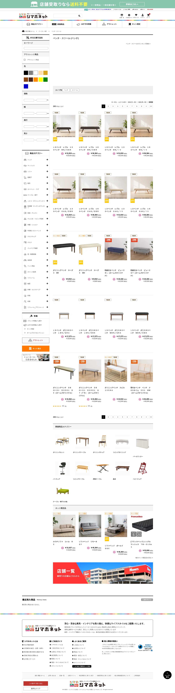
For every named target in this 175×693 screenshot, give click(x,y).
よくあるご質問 (126, 9)
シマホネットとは (117, 9)
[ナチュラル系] (45, 73)
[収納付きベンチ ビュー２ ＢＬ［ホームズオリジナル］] (116, 249)
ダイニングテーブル (79, 452)
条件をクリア (35, 688)
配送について (55, 659)
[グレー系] (31, 73)
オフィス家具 (32, 272)
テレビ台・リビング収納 (35, 219)
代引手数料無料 (29, 645)
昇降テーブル (97, 479)
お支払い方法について (58, 652)
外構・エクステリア (34, 289)
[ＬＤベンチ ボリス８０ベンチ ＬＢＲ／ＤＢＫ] (90, 313)
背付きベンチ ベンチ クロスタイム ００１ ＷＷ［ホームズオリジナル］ (140, 390)
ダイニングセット (58, 452)
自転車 (30, 260)
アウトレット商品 (33, 60)
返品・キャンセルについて (60, 662)
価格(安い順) (132, 102)
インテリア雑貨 (33, 248)
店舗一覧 (62, 675)
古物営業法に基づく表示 (104, 675)
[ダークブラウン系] (31, 79)
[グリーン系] (45, 79)
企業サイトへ (72, 675)
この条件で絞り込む (36, 683)
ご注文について (79, 645)
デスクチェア (32, 236)
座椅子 (30, 177)
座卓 (114, 479)
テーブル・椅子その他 (60, 501)
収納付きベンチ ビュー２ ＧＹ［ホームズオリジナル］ (141, 273)
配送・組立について (80, 655)
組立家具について (57, 655)
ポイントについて (57, 666)
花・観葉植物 (32, 254)
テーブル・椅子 (33, 195)
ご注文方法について (57, 648)
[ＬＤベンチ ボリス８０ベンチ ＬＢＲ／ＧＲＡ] (64, 313)
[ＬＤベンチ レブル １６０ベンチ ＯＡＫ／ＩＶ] (141, 187)
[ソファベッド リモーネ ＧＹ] (90, 526)
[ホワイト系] (36, 73)
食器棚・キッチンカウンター (36, 207)
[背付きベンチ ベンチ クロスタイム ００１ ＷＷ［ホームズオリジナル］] (141, 370)
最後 (151, 106)
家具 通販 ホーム (40, 675)
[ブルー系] (26, 86)
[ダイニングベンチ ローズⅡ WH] (90, 249)
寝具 (29, 183)
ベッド (30, 160)
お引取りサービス (29, 659)
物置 (29, 283)
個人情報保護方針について (122, 675)
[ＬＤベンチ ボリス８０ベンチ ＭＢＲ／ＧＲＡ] (116, 313)
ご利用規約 (137, 675)
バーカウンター (138, 456)
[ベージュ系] (40, 73)
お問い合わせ (135, 9)
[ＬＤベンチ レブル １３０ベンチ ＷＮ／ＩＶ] (116, 126)
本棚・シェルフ (33, 225)
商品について (78, 652)
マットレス (31, 165)
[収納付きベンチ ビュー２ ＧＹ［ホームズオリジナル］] (141, 249)
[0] (148, 15)
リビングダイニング (119, 452)
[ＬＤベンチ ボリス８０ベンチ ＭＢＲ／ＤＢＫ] (141, 313)
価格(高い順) (142, 102)
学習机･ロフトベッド (34, 231)
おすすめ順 (122, 102)
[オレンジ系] (36, 79)
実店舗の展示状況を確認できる (34, 652)
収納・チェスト (33, 213)
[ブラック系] (26, 73)
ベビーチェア (137, 479)
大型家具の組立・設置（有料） (34, 648)
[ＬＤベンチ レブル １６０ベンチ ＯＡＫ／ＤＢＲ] (90, 187)
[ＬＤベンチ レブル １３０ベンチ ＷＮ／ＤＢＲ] (64, 126)
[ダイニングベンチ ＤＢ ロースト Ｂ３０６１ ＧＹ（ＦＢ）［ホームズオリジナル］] (90, 370)
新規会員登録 (150, 9)
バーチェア (56, 479)
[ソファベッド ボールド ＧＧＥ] (116, 526)
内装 (29, 301)
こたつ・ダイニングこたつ (36, 201)
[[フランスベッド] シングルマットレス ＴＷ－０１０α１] (142, 526)
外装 (29, 295)
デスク (30, 242)
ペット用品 (31, 266)
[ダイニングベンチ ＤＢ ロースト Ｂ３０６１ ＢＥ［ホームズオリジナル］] (64, 370)
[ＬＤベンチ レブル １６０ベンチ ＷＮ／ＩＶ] (141, 126)
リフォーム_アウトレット (36, 307)
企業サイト (142, 9)
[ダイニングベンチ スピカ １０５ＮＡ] (116, 370)
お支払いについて (79, 648)
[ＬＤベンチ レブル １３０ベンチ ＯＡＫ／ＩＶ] (116, 187)
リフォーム (31, 278)
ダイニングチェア (98, 452)
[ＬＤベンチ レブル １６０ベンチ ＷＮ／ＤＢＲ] (90, 126)
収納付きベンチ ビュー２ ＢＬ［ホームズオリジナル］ (115, 273)
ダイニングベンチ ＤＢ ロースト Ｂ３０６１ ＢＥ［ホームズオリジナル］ (63, 390)
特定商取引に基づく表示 (86, 675)
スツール (75, 90)
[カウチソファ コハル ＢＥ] (64, 526)
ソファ (30, 171)
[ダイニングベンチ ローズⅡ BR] (64, 249)
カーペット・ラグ (33, 189)
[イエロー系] (40, 79)
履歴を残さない (147, 599)
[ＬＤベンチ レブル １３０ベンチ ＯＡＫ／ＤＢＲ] (64, 187)
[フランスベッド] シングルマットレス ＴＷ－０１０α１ (141, 544)
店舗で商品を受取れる (31, 655)
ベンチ (66, 90)
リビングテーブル (78, 479)
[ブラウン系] (26, 79)
